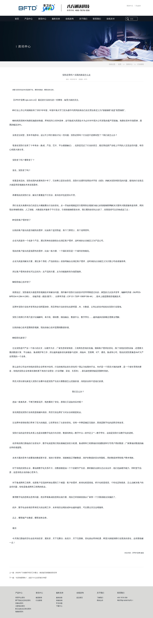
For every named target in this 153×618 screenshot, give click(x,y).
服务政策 (59, 597)
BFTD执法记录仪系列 (22, 600)
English (138, 5)
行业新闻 (140, 64)
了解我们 (100, 597)
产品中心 (29, 18)
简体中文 (130, 5)
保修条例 (59, 600)
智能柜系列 (19, 611)
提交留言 (79, 597)
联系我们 (97, 18)
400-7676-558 (122, 597)
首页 (17, 18)
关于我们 (83, 18)
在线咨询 (70, 18)
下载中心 (59, 606)
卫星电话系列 (20, 606)
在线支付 (111, 18)
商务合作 (100, 600)
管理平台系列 (20, 597)
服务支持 (56, 18)
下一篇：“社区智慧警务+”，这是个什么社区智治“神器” (28, 577)
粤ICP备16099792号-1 (125, 600)
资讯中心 (42, 18)
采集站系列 (19, 603)
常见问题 (59, 603)
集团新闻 (39, 597)
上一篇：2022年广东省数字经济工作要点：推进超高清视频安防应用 (33, 572)
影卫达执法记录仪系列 (23, 609)
